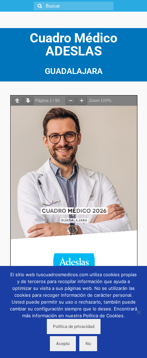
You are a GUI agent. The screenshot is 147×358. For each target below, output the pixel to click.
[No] (138, 312)
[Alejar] (71, 101)
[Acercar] (82, 101)
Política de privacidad (73, 326)
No (88, 343)
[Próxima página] (28, 101)
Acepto (63, 343)
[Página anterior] (17, 101)
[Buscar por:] (73, 6)
